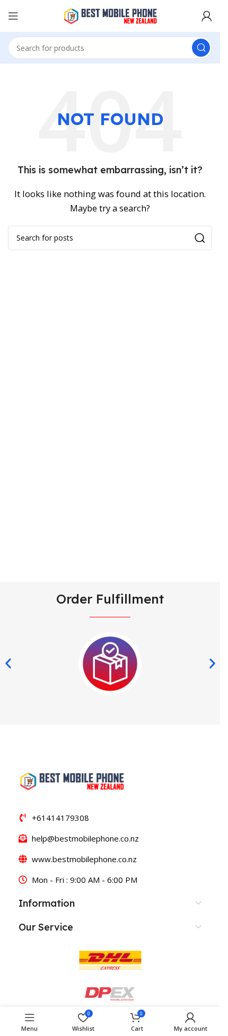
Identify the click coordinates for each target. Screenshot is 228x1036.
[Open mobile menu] (13, 15)
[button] (8, 663)
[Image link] (72, 780)
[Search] (201, 48)
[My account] (206, 15)
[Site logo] (110, 15)
